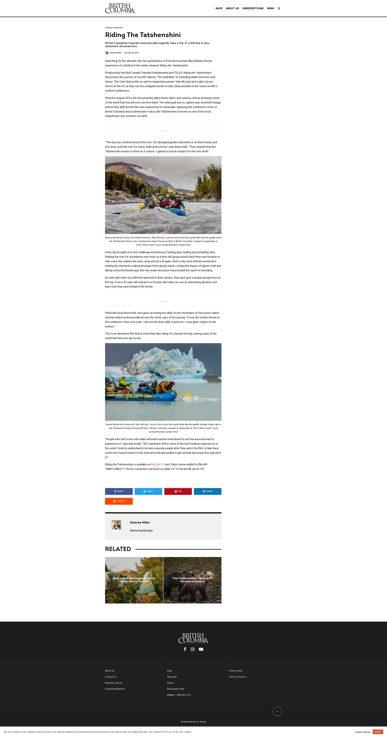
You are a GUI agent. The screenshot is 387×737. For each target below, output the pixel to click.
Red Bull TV (158, 464)
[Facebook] (185, 649)
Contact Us (110, 676)
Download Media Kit (115, 689)
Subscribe (172, 676)
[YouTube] (201, 649)
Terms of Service (237, 676)
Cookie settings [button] (362, 731)
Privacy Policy (236, 670)
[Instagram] (193, 649)
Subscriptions (252, 8)
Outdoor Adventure (113, 27)
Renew (170, 682)
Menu (270, 8)
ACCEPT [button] (377, 732)
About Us (232, 8)
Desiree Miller (115, 53)
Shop (219, 8)
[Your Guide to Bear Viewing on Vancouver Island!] (192, 580)
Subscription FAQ (175, 689)
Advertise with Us (113, 682)
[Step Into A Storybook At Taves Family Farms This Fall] (134, 580)
